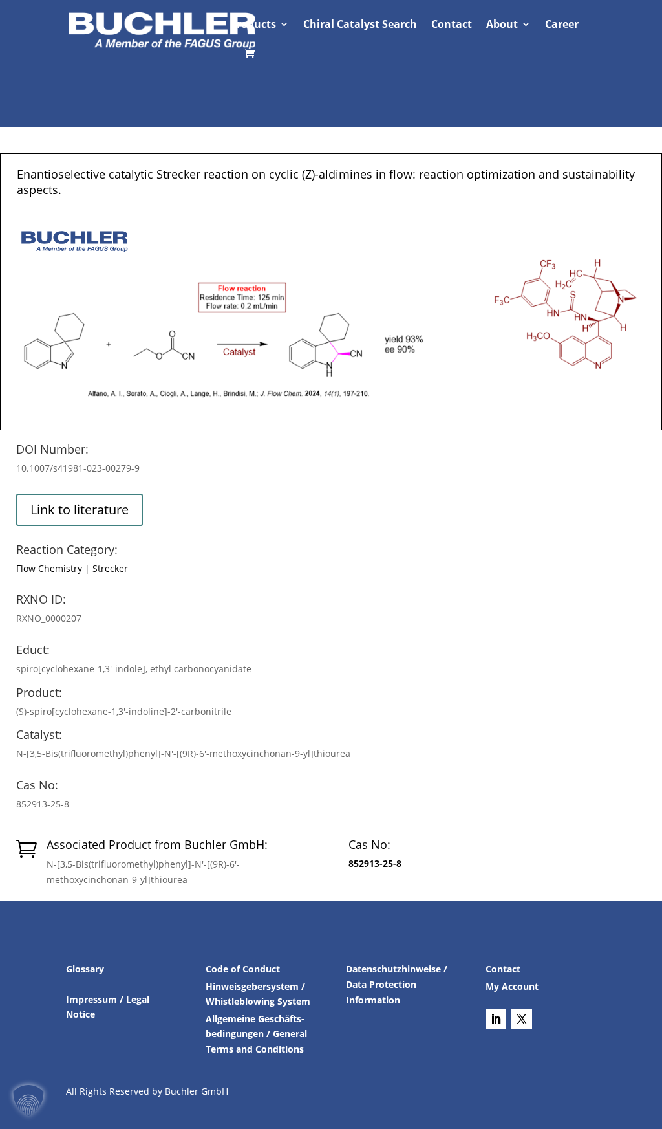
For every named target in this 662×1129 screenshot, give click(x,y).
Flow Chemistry (49, 568)
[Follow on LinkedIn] (496, 1019)
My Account (512, 986)
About (502, 25)
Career (562, 25)
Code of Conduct (243, 969)
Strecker (110, 568)
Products (253, 25)
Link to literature (79, 509)
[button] (28, 1100)
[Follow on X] (521, 1019)
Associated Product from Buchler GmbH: (157, 844)
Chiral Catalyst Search (360, 25)
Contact (451, 25)
